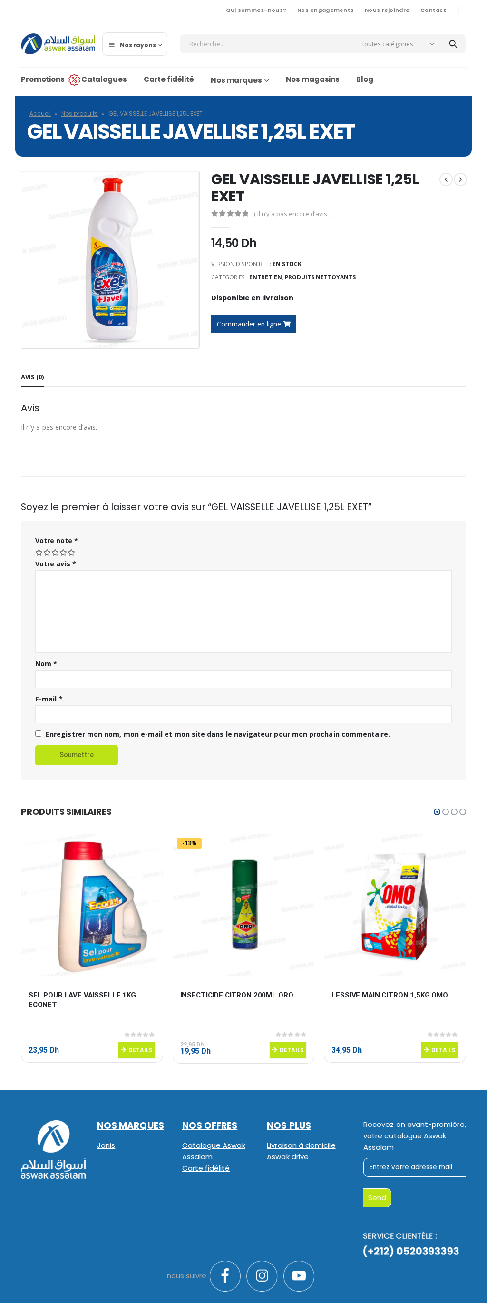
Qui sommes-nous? (256, 10)
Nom (46, 663)
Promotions (43, 79)
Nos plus (289, 1125)
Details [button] (140, 1050)
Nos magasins (313, 79)
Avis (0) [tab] (32, 377)
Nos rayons (138, 45)
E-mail (49, 698)
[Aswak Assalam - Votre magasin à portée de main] (58, 43)
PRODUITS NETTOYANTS (320, 277)
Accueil (40, 113)
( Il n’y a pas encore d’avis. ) (292, 213)
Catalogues (104, 79)
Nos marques (236, 80)
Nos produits (79, 113)
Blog (364, 79)
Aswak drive (288, 1157)
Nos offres (210, 1125)
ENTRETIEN (265, 277)
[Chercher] (453, 43)
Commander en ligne (250, 323)
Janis (106, 1145)
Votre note (56, 540)
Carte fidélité (169, 79)
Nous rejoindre (387, 10)
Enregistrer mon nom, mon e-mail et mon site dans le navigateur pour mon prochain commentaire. (218, 734)
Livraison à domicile (301, 1145)
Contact (433, 10)
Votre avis (55, 563)
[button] (437, 812)
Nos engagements (325, 10)
